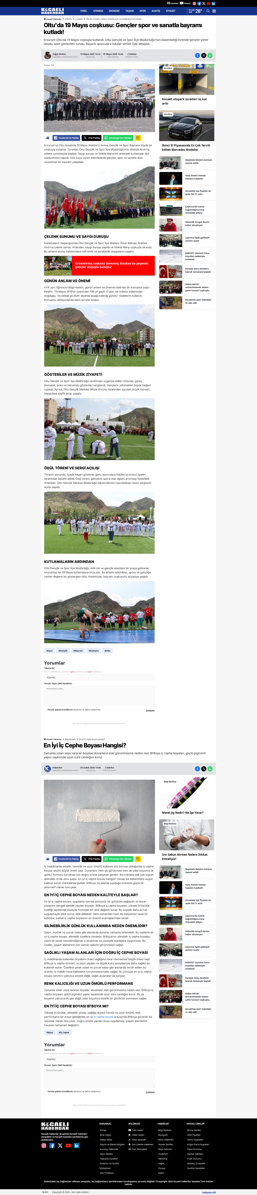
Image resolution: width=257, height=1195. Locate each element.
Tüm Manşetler (139, 1149)
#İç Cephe (64, 1032)
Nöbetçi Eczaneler (196, 1163)
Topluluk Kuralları (109, 1158)
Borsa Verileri (194, 1130)
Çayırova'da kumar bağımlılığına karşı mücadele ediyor (195, 209)
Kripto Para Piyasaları (198, 1144)
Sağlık (161, 1163)
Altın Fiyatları (194, 1134)
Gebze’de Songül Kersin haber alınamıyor (197, 224)
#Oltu (107, 650)
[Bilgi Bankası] (186, 792)
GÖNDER (150, 710)
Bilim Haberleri (166, 1139)
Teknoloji (162, 1158)
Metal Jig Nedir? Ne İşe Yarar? (182, 813)
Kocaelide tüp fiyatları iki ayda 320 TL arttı (198, 192)
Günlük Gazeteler (196, 1168)
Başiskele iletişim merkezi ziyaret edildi (198, 161)
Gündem (79, 19)
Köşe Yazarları (139, 1139)
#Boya (50, 1032)
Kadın (161, 1172)
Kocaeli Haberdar (54, 19)
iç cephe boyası (103, 1016)
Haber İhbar (106, 1139)
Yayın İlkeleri (106, 1153)
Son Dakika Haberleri (142, 1144)
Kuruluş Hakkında (109, 1149)
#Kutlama (94, 650)
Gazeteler (174, 3)
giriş (72, 671)
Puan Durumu (194, 1158)
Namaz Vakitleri (195, 1153)
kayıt (89, 671)
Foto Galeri (137, 1130)
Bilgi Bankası (70, 739)
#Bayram (78, 650)
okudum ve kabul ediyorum (74, 709)
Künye (103, 1130)
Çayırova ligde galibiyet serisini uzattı (197, 239)
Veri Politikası (107, 1172)
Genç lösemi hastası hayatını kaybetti (195, 177)
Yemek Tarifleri (165, 1144)
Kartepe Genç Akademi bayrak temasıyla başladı (198, 270)
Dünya (161, 1168)
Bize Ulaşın (105, 1134)
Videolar (187, 3)
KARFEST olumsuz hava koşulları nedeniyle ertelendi (197, 256)
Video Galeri (138, 1134)
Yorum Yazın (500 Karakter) (58, 683)
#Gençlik (63, 650)
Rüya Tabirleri (165, 1149)
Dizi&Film (163, 1153)
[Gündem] (186, 79)
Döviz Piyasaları (195, 1139)
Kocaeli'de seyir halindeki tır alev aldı (198, 301)
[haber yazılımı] (209, 1192)
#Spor (50, 650)
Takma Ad (49, 668)
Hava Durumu (194, 1149)
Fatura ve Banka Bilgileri (112, 1144)
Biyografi (163, 1134)
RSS (46, 1192)
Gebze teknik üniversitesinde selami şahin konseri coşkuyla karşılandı (197, 287)
